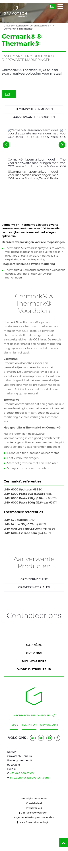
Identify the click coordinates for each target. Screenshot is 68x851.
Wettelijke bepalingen (34, 799)
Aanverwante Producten (34, 117)
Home (7, 23)
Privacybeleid (34, 808)
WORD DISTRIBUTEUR (34, 669)
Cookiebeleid (34, 803)
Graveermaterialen (34, 587)
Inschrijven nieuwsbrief (31, 715)
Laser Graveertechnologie (34, 822)
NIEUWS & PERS (34, 661)
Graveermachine (34, 579)
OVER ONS (34, 653)
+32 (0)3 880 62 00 (22, 773)
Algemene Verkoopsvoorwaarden (34, 817)
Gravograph (49, 725)
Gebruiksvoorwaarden (34, 813)
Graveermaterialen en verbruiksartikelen (27, 26)
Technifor (29, 725)
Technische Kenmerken (34, 109)
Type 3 (14, 725)
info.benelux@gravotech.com (29, 778)
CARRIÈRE (34, 645)
